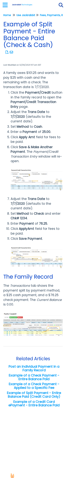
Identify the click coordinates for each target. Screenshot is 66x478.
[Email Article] (11, 52)
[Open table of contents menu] (6, 4)
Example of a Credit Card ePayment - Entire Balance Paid (34, 403)
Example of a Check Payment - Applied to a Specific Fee (34, 386)
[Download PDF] (7, 52)
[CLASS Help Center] (22, 3)
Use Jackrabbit (25, 15)
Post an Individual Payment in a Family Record (34, 368)
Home (7, 15)
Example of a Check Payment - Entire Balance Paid (34, 377)
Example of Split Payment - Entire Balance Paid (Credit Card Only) (34, 394)
